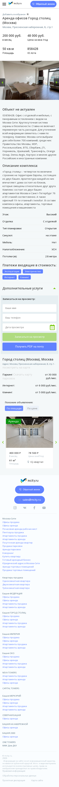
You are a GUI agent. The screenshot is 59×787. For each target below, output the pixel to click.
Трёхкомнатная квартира (16, 588)
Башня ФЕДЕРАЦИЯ (12, 593)
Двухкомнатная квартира (16, 584)
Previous (4, 442)
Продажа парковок (12, 546)
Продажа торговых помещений (18, 570)
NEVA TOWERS (9, 672)
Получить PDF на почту (29, 346)
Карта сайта (37, 780)
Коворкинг (8, 553)
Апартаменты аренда (13, 539)
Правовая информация (13, 771)
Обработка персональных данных (19, 776)
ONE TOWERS (9, 742)
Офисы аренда (10, 525)
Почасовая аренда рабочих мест (19, 528)
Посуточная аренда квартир (17, 542)
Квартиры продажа (12, 577)
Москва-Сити (9, 518)
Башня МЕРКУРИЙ (11, 695)
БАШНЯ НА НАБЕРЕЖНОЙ (15, 724)
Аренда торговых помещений (18, 566)
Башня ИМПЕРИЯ (11, 634)
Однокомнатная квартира (16, 581)
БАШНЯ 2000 (8, 733)
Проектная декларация (13, 780)
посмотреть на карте (16, 367)
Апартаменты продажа (14, 535)
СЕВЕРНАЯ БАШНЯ (11, 715)
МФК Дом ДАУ (9, 745)
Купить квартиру (11, 556)
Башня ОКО (8, 653)
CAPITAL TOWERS (10, 688)
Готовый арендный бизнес (16, 559)
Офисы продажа (10, 522)
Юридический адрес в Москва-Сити (21, 563)
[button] (2, 82)
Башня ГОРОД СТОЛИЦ (14, 612)
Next (55, 442)
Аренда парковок (11, 549)
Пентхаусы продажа (13, 532)
